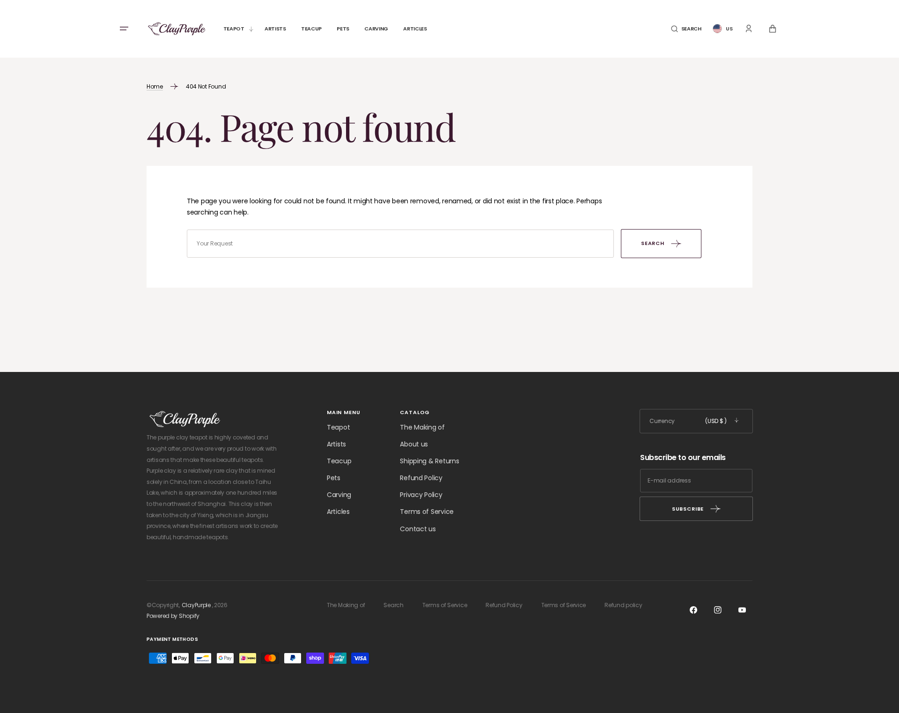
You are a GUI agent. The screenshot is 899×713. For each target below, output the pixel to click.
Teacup (339, 461)
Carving (339, 494)
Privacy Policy (421, 494)
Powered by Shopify (173, 616)
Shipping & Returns (429, 461)
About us (414, 444)
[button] (686, 28)
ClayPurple (196, 605)
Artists (336, 444)
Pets (333, 478)
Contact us (417, 529)
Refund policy (623, 605)
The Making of (422, 427)
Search (393, 605)
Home (155, 86)
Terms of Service (427, 511)
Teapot (338, 427)
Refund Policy (421, 478)
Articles (338, 511)
